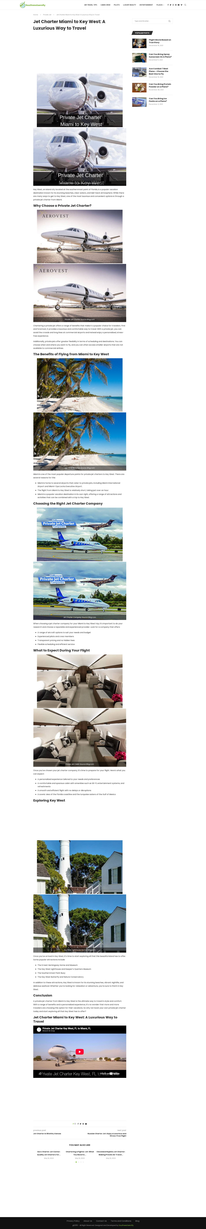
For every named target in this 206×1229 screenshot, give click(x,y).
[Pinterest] (176, 5)
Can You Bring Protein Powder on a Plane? (160, 85)
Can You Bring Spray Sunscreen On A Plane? (160, 55)
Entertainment (146, 5)
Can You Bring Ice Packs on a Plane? (158, 100)
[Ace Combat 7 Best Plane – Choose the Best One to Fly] (139, 72)
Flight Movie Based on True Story (160, 41)
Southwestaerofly (126, 1225)
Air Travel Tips (90, 5)
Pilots (117, 5)
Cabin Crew (105, 5)
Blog (137, 1221)
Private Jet (47, 15)
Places (159, 5)
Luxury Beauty (129, 5)
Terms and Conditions (121, 1221)
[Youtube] (178, 5)
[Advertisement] (79, 51)
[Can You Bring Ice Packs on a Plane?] (139, 102)
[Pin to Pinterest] (83, 1124)
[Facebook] (168, 5)
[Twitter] (170, 5)
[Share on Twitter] (80, 1124)
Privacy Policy (73, 1221)
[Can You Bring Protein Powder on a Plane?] (139, 87)
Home (35, 15)
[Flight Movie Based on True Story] (139, 43)
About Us (88, 1221)
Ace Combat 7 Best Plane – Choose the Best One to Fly (158, 71)
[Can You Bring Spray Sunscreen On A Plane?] (139, 58)
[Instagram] (173, 5)
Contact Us (101, 1221)
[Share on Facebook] (78, 1124)
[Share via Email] (86, 1124)
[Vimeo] (181, 5)
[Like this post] (75, 1124)
